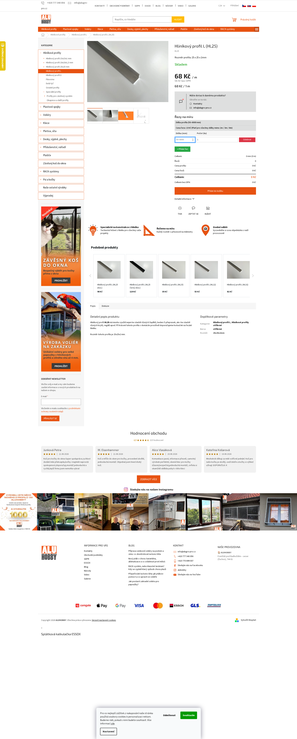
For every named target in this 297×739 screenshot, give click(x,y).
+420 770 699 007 (185, 560)
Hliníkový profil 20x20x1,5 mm (59, 62)
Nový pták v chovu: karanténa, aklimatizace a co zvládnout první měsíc (146, 560)
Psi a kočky (49, 180)
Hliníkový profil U (53, 75)
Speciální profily (53, 92)
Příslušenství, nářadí (54, 147)
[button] (90, 276)
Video (180, 6)
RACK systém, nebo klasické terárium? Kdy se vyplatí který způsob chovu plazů (147, 568)
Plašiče (47, 155)
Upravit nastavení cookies (104, 620)
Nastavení (108, 731)
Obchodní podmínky (120, 6)
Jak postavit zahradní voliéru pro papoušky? (143, 583)
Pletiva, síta (49, 131)
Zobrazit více (148, 479)
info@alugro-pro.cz (202, 107)
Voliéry (47, 115)
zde (113, 723)
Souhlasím (189, 715)
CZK (220, 5)
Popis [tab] (93, 306)
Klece (46, 123)
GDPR (137, 6)
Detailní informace (183, 199)
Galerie (192, 6)
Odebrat (247, 139)
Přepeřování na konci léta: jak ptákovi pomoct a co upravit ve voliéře (145, 575)
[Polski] (254, 6)
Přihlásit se (50, 418)
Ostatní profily (52, 87)
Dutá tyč (50, 83)
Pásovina (50, 79)
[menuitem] (49, 29)
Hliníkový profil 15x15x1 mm (58, 58)
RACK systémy (51, 171)
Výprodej (48, 196)
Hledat (178, 19)
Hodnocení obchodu (148, 433)
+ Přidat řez (182, 149)
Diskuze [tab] (105, 306)
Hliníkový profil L (53, 71)
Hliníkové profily (52, 53)
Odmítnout (169, 715)
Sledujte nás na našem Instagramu (151, 489)
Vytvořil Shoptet (248, 620)
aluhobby (182, 570)
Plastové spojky (51, 107)
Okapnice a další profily (58, 100)
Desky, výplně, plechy (55, 139)
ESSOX (148, 6)
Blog (158, 6)
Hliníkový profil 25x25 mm (57, 66)
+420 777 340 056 (185, 556)
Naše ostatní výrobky (54, 188)
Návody (169, 6)
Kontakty (100, 6)
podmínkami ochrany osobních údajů (60, 410)
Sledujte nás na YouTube (189, 574)
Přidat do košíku (215, 191)
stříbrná (217, 329)
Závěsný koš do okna (54, 163)
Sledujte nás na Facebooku (190, 565)
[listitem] (109, 275)
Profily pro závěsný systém (59, 96)
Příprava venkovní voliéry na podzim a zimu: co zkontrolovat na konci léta (146, 553)
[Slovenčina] (249, 6)
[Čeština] (244, 6)
